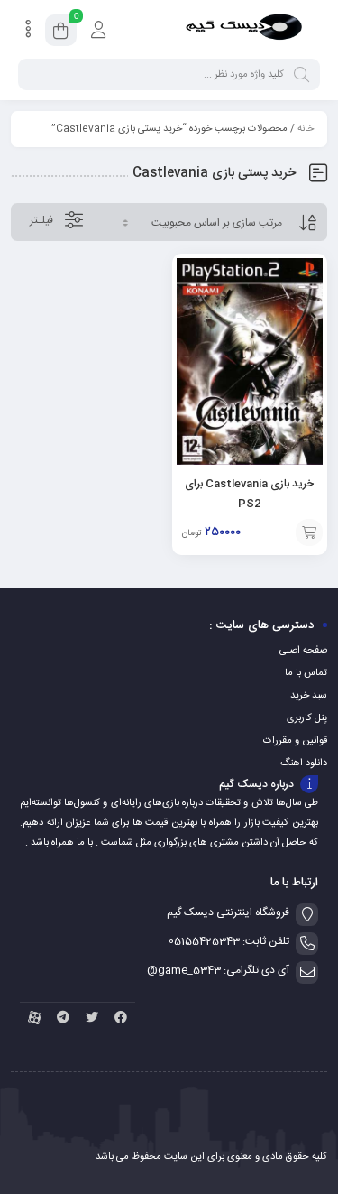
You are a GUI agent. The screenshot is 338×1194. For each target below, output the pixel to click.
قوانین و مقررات (295, 741)
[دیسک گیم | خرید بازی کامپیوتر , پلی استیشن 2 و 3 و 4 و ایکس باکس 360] (244, 30)
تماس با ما (306, 673)
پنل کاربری (307, 718)
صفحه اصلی (303, 651)
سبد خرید (308, 696)
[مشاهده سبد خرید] (61, 33)
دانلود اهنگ (303, 763)
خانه (305, 129)
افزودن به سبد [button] (309, 532)
